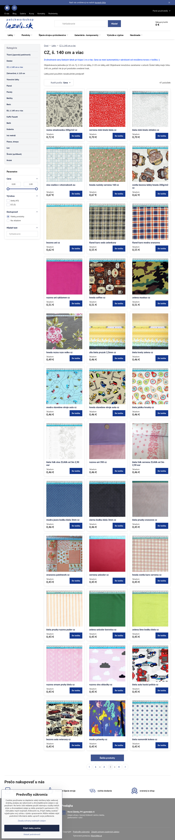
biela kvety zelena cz (142, 352)
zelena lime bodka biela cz (145, 629)
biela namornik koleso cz (144, 739)
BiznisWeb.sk (96, 835)
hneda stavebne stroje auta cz (104, 407)
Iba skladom (16, 220)
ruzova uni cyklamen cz (58, 297)
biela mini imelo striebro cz (145, 130)
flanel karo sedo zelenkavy (102, 242)
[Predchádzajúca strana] (89, 767)
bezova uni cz (53, 242)
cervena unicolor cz (99, 575)
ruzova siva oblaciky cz (100, 684)
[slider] (8, 188)
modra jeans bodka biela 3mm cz (62, 520)
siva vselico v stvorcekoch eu (60, 185)
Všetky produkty (17, 216)
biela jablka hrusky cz (143, 407)
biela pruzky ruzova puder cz (60, 629)
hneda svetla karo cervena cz (146, 575)
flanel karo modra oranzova (146, 242)
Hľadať (114, 23)
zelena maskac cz (141, 297)
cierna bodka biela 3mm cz (102, 520)
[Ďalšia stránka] (125, 767)
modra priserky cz (98, 739)
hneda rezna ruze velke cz (59, 352)
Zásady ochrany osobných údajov (105, 831)
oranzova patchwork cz (57, 575)
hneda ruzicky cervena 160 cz (104, 185)
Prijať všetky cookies (32, 828)
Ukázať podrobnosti (32, 834)
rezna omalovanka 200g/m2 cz (61, 130)
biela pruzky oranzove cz (144, 520)
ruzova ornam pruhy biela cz (60, 684)
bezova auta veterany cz (58, 739)
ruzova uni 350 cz (98, 462)
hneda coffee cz (97, 297)
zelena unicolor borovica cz (102, 629)
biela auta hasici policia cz (145, 684)
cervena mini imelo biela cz (102, 130)
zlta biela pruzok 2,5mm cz (102, 352)
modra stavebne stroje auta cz (61, 407)
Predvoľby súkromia (81, 831)
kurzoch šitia (100, 2)
